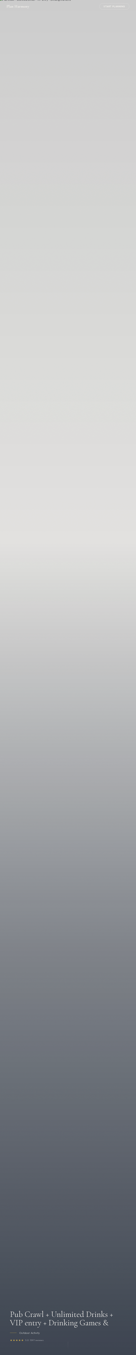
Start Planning (114, 6)
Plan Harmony (18, 6)
